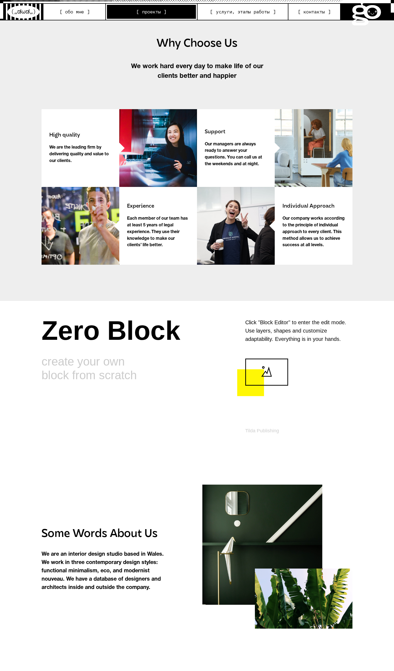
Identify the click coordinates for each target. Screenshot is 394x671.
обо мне (74, 12)
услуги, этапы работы (243, 12)
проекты (151, 12)
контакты (314, 12)
